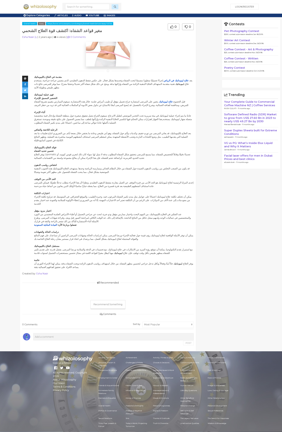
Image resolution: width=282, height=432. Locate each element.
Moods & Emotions (161, 398)
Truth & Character (160, 423)
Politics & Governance (107, 411)
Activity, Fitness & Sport (163, 357)
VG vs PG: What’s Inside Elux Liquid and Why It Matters (248, 144)
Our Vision (59, 383)
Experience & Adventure (163, 378)
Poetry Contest (234, 67)
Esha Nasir (28, 37)
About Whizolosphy (64, 379)
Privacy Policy (61, 390)
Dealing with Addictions (136, 370)
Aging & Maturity (187, 357)
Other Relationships (216, 398)
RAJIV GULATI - (231, 108)
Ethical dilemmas (133, 378)
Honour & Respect (160, 385)
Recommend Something (107, 304)
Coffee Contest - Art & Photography (248, 49)
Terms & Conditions (64, 386)
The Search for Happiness (218, 418)
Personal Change (187, 406)
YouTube (94, 15)
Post (188, 343)
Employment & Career (108, 378)
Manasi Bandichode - (233, 124)
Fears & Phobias (214, 378)
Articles (62, 15)
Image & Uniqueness (216, 385)
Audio (77, 15)
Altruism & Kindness (216, 357)
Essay (41, 23)
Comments (78, 37)
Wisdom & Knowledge (217, 423)
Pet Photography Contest (241, 31)
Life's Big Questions (188, 390)
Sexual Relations (105, 418)
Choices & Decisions (161, 362)
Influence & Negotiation (135, 390)
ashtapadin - (229, 137)
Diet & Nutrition (214, 370)
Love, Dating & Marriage (218, 390)
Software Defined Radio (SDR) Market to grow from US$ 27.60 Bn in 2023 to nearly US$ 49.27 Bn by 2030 (250, 118)
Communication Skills (189, 362)
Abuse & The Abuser (106, 357)
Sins (127, 418)
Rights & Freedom (160, 411)
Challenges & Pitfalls (134, 362)
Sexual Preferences (215, 411)
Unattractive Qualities (189, 423)
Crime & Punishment (217, 362)
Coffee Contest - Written (241, 58)
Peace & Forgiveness (161, 406)
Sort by (136, 324)
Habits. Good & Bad (134, 385)
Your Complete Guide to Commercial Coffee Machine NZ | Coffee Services (249, 103)
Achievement (131, 357)
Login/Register (244, 6)
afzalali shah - (230, 162)
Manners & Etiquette (107, 398)
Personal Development (217, 406)
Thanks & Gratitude (161, 418)
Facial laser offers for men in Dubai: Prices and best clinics (248, 157)
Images (111, 15)
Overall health (30, 23)
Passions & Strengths (134, 406)
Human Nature (186, 385)
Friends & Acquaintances (108, 385)
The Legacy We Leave (189, 418)
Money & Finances (133, 398)
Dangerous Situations (107, 370)
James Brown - (230, 149)
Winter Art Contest (237, 40)
